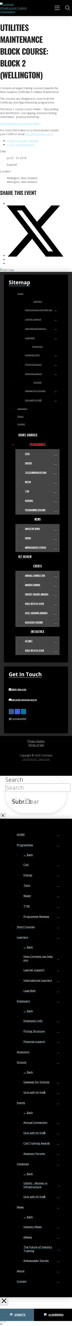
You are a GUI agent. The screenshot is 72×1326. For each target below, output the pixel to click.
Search (14, 779)
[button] (57, 8)
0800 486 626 (18, 689)
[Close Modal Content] (3, 816)
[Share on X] (35, 255)
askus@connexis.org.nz (39, 134)
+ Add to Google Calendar (23, 141)
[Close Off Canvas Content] (4, 1301)
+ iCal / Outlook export (20, 144)
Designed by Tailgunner (36, 759)
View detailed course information (20, 123)
